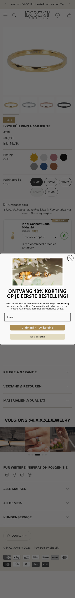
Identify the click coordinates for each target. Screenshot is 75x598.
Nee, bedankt (37, 336)
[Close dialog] (70, 258)
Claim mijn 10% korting (37, 327)
